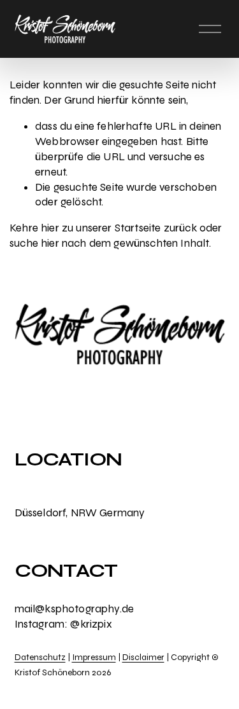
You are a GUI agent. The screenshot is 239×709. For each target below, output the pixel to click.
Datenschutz (40, 657)
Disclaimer (143, 657)
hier (50, 228)
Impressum (94, 657)
